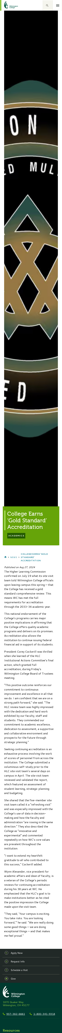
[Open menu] (58, 5)
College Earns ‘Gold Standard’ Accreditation (34, 557)
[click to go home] (7, 5)
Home (5, 557)
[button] (48, 5)
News (13, 557)
